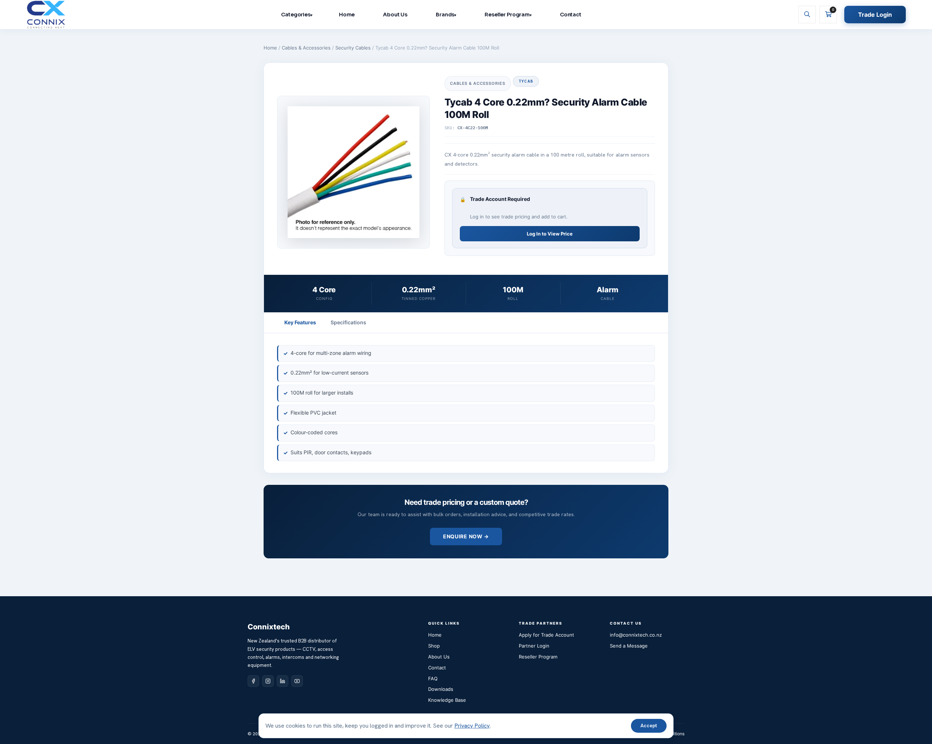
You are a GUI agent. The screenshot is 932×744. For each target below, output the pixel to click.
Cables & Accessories (306, 48)
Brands (445, 14)
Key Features (300, 322)
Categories (296, 14)
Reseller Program (507, 14)
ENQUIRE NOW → (466, 536)
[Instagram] (268, 681)
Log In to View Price (550, 234)
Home (347, 14)
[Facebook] (253, 681)
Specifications (348, 322)
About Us (395, 14)
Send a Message (629, 646)
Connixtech (269, 626)
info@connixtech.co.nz (636, 635)
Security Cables (353, 48)
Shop (434, 646)
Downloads (440, 689)
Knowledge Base (447, 700)
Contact (570, 14)
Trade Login (875, 14)
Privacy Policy (472, 725)
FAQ (433, 678)
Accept (648, 725)
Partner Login (534, 646)
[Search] (807, 14)
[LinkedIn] (282, 681)
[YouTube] (297, 681)
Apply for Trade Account (546, 635)
